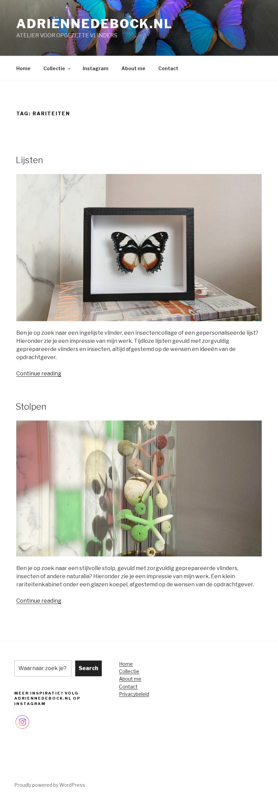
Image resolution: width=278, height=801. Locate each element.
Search (88, 668)
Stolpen (31, 406)
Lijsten (29, 160)
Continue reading (38, 373)
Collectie (54, 68)
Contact (168, 68)
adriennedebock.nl (94, 23)
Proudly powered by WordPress (49, 785)
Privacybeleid (134, 694)
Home (23, 68)
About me (133, 68)
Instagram (95, 68)
